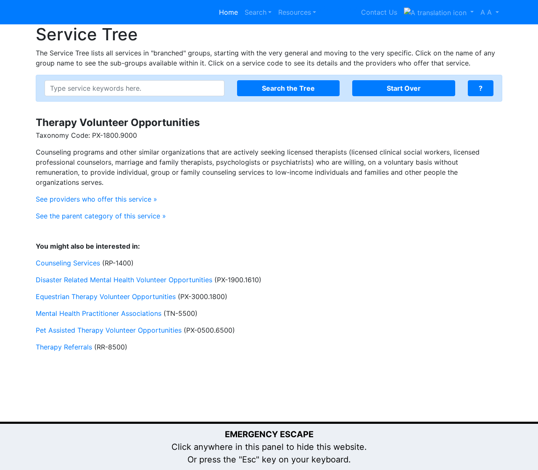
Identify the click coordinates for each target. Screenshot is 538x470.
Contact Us (379, 12)
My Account (338, 9)
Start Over (404, 88)
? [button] (481, 88)
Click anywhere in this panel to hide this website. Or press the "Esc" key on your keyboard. (269, 447)
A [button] (486, 12)
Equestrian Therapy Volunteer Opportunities (106, 296)
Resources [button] (294, 12)
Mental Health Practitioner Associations (98, 313)
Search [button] (255, 12)
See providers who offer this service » (96, 199)
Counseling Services (68, 263)
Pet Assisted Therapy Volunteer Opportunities (109, 330)
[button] (439, 12)
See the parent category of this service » (101, 216)
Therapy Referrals (64, 347)
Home (228, 12)
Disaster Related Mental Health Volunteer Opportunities (124, 280)
